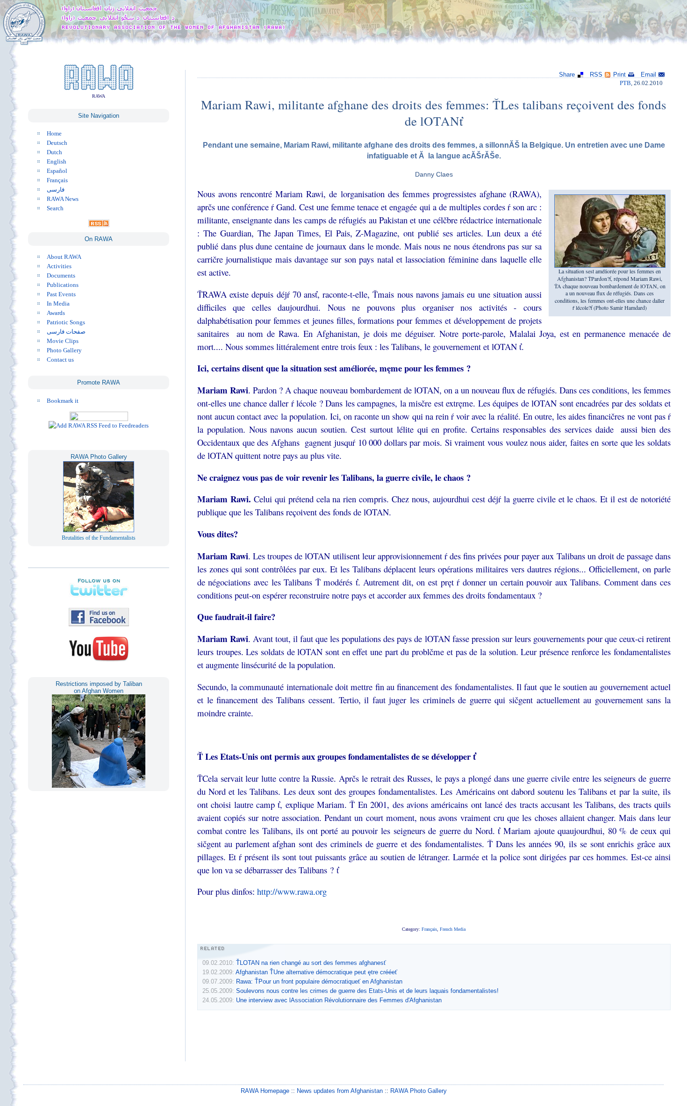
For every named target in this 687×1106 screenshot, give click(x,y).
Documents (61, 275)
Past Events (61, 294)
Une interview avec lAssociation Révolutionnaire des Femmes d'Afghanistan (339, 1000)
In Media (58, 303)
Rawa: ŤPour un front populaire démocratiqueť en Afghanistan (319, 981)
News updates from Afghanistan (340, 1090)
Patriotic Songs (66, 322)
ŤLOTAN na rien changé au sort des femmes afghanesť (311, 962)
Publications (63, 284)
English (56, 161)
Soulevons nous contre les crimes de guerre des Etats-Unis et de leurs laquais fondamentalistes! (367, 990)
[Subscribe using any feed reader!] (99, 425)
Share (567, 74)
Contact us (60, 359)
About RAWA (64, 256)
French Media (452, 929)
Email (648, 74)
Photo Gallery (64, 350)
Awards (56, 312)
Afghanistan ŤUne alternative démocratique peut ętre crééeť (316, 972)
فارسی (55, 189)
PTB (625, 82)
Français (57, 180)
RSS (596, 74)
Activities (59, 266)
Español (57, 170)
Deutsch (57, 142)
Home (54, 133)
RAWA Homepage (265, 1090)
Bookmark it (63, 400)
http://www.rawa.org (292, 891)
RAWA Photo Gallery (418, 1090)
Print (619, 74)
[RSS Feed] (98, 224)
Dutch (54, 152)
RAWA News (63, 198)
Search (55, 208)
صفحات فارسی (66, 331)
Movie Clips (63, 340)
